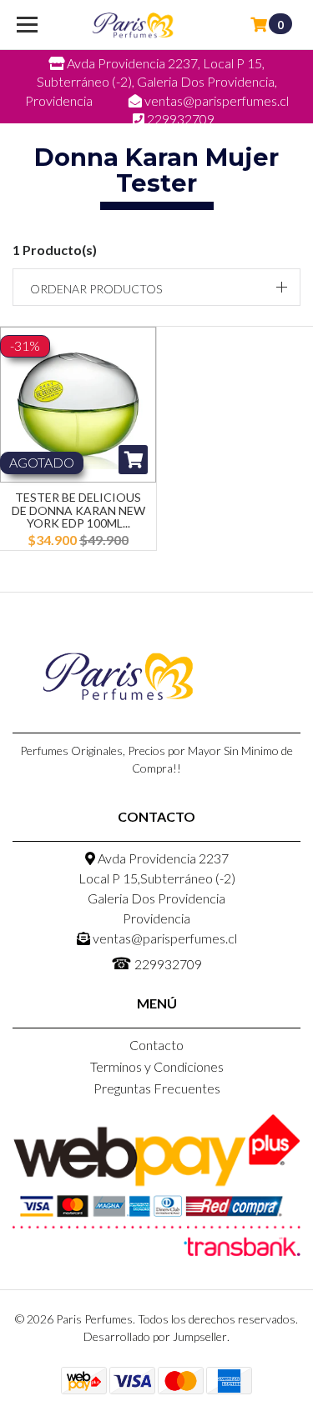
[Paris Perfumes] (133, 25)
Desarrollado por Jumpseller (155, 1336)
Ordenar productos (96, 289)
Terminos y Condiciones (157, 1066)
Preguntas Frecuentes (156, 1088)
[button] (156, 287)
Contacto (156, 1045)
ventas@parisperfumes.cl (163, 938)
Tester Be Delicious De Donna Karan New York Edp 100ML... (78, 510)
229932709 (156, 963)
